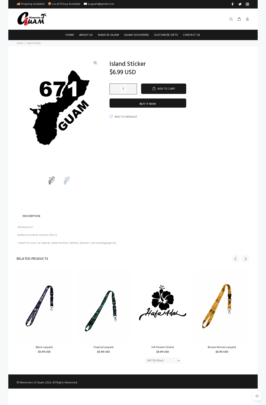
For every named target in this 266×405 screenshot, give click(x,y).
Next (245, 259)
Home (20, 43)
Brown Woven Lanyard (222, 347)
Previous (236, 259)
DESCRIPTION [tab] (31, 216)
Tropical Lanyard (103, 347)
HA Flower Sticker (162, 347)
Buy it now (148, 104)
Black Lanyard (44, 347)
